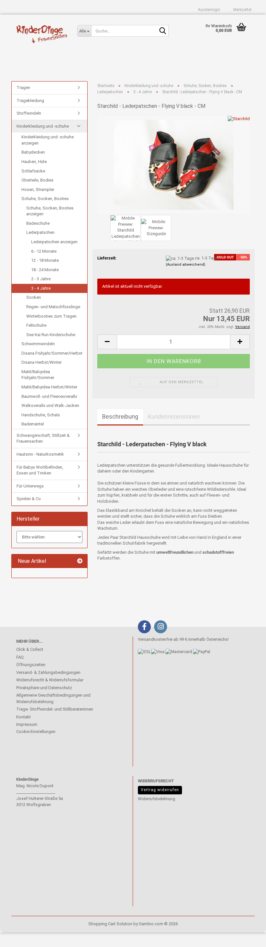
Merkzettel (241, 9)
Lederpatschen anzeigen (54, 241)
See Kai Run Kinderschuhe (50, 334)
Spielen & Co (29, 498)
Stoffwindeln (29, 113)
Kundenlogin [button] (208, 9)
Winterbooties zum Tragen (51, 316)
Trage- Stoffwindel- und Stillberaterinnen (54, 709)
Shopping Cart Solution (110, 923)
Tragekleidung (30, 100)
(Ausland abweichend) (185, 264)
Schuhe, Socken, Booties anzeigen (50, 211)
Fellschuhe (36, 325)
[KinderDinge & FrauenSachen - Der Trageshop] (41, 34)
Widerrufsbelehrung (156, 798)
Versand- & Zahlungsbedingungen (48, 672)
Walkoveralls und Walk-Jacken (50, 405)
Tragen (23, 87)
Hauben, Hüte (34, 161)
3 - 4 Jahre (41, 288)
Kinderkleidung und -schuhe (43, 126)
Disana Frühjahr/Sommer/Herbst (51, 353)
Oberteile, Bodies (37, 180)
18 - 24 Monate (45, 269)
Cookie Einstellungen (35, 731)
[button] (107, 342)
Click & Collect (29, 649)
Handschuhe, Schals (40, 414)
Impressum (26, 724)
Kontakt (23, 716)
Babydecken (33, 152)
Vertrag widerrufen (160, 790)
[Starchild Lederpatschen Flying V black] (174, 164)
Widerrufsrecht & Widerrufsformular (49, 679)
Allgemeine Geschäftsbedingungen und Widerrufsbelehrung (53, 698)
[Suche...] (162, 31)
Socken (33, 297)
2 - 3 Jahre (41, 278)
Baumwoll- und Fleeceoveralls (49, 396)
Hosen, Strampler (37, 189)
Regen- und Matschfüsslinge (53, 306)
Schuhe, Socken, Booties (45, 198)
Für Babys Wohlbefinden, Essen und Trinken (40, 470)
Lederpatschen (40, 232)
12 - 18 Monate (45, 260)
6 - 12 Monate (43, 251)
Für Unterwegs (30, 486)
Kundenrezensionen (174, 416)
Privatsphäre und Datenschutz (44, 687)
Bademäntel (32, 424)
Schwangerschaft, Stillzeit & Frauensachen (43, 438)
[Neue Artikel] (79, 561)
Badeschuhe (38, 223)
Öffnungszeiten (30, 664)
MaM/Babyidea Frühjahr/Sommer (37, 374)
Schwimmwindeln (38, 343)
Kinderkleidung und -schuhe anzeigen (47, 139)
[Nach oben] (18, 937)
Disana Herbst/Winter (41, 362)
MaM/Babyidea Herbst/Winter (49, 387)
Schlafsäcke (33, 171)
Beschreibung (120, 416)
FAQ (20, 657)
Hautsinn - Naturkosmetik (40, 454)
